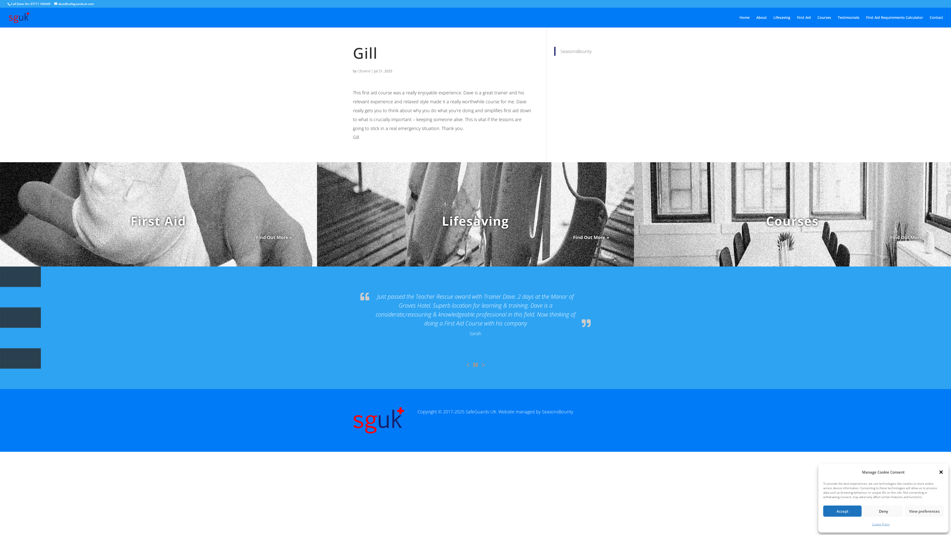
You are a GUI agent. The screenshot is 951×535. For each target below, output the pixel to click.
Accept (842, 511)
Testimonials (848, 18)
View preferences (924, 511)
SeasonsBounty (576, 51)
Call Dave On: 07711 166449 (30, 4)
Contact (936, 18)
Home (745, 18)
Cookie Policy (881, 524)
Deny (883, 511)
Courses (824, 18)
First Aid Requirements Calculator (894, 18)
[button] (941, 472)
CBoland (363, 71)
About (761, 18)
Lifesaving (781, 18)
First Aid (804, 18)
